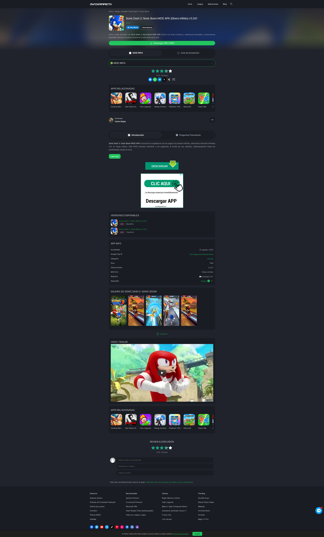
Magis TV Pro (203, 519)
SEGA (128, 23)
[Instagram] (122, 527)
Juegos (200, 4)
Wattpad (201, 506)
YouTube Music (204, 511)
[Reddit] (137, 527)
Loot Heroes (167, 519)
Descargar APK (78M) (162, 43)
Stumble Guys (203, 498)
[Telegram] (107, 527)
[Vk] (132, 527)
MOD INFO (136, 53)
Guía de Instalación (188, 53)
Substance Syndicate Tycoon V (174, 511)
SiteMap (93, 519)
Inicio (190, 4)
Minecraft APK (131, 506)
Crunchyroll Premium (134, 502)
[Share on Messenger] (150, 80)
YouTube (201, 515)
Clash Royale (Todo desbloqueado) (139, 511)
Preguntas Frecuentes (188, 135)
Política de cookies (97, 506)
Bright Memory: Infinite (171, 498)
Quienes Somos (96, 498)
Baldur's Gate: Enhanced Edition (174, 506)
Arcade (210, 259)
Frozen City (166, 515)
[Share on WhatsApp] (155, 80)
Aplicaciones (213, 4)
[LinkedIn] (127, 527)
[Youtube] (102, 527)
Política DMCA (95, 515)
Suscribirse (134, 27)
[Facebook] (91, 527)
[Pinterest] (117, 527)
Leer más (115, 156)
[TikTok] (112, 527)
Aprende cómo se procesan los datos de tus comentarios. (170, 482)
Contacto (93, 511)
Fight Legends (167, 502)
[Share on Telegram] (160, 80)
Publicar (207, 477)
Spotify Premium (132, 498)
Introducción (136, 135)
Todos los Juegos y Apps (136, 515)
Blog (225, 4)
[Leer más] (162, 156)
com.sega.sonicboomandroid (201, 254)
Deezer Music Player (206, 502)
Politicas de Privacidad (180, 534)
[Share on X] (164, 80)
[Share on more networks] (169, 80)
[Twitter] (96, 527)
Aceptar (197, 534)
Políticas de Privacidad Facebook (103, 502)
